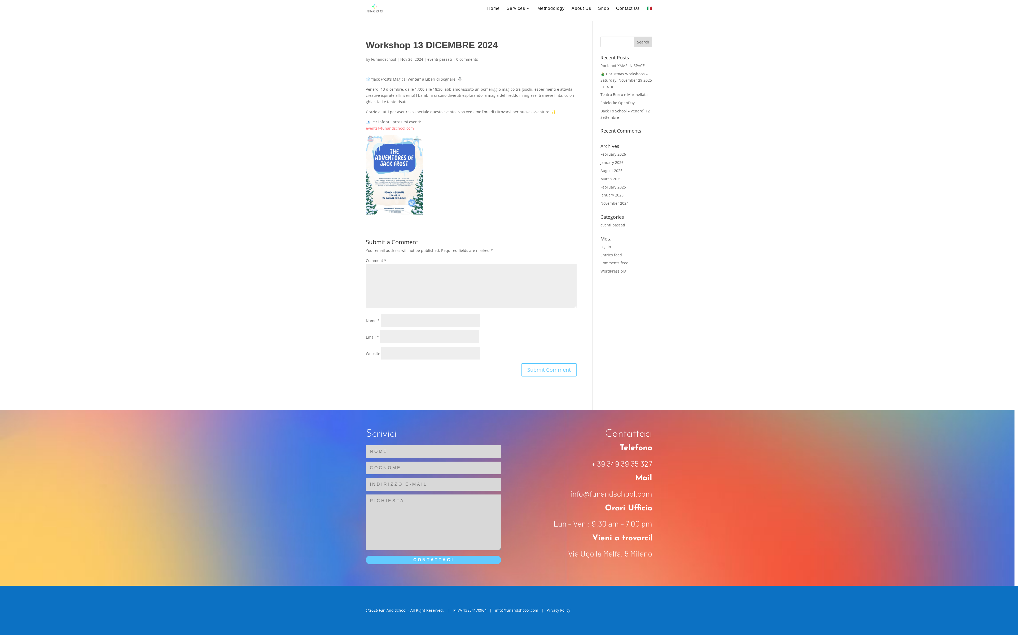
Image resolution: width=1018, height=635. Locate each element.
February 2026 (613, 154)
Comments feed (614, 262)
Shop (603, 9)
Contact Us (628, 9)
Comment (376, 260)
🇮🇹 (649, 9)
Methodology (551, 9)
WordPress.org (613, 271)
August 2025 (611, 170)
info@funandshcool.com (516, 610)
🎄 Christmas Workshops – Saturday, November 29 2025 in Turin (626, 80)
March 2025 (610, 178)
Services (516, 9)
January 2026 (612, 162)
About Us (581, 9)
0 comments (467, 59)
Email (372, 337)
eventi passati (439, 59)
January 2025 (612, 195)
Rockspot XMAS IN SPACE (622, 65)
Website (373, 353)
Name (373, 320)
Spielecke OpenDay (617, 102)
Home (493, 9)
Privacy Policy (558, 610)
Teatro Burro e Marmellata (624, 94)
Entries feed (611, 254)
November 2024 (614, 203)
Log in (605, 246)
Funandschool (383, 59)
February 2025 (613, 187)
